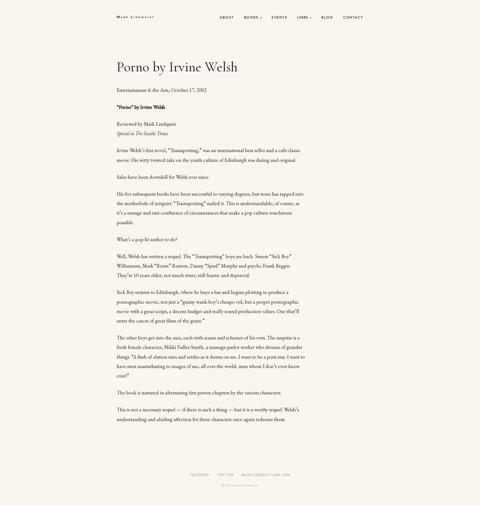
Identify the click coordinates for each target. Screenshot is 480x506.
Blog (327, 17)
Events (279, 17)
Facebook (199, 474)
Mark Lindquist (136, 16)
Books (251, 17)
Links (302, 17)
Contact (353, 17)
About (227, 17)
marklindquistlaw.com (265, 474)
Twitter (225, 474)
